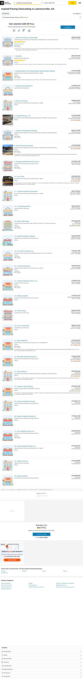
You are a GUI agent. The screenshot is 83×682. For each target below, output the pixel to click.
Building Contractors (22, 489)
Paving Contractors (34, 73)
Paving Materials (33, 39)
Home (2, 489)
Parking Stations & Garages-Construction (48, 39)
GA (6, 489)
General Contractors (47, 253)
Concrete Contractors (6, 587)
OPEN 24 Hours (24, 17)
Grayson (65, 571)
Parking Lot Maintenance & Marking (38, 117)
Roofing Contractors (52, 132)
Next (47, 496)
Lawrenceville (12, 489)
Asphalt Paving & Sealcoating (21, 39)
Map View (6, 13)
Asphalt (41, 73)
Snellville (24, 571)
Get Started (68, 27)
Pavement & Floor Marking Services (48, 147)
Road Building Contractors (35, 253)
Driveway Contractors (50, 223)
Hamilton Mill (4, 572)
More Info (21, 43)
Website (16, 43)
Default (78, 13)
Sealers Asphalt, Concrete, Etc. (37, 223)
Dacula (44, 571)
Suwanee (3, 571)
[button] (80, 3)
